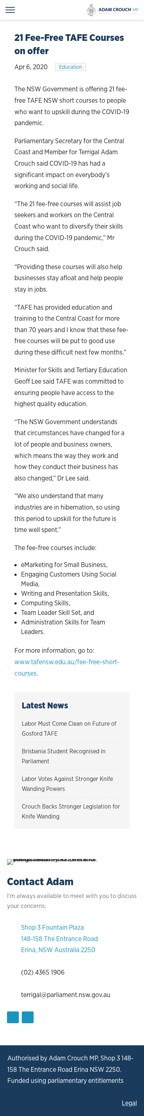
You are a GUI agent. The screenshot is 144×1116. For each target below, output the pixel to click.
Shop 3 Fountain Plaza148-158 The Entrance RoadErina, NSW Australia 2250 (59, 938)
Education (70, 67)
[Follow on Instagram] (28, 1017)
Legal (129, 1103)
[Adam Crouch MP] (112, 10)
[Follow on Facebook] (13, 1017)
